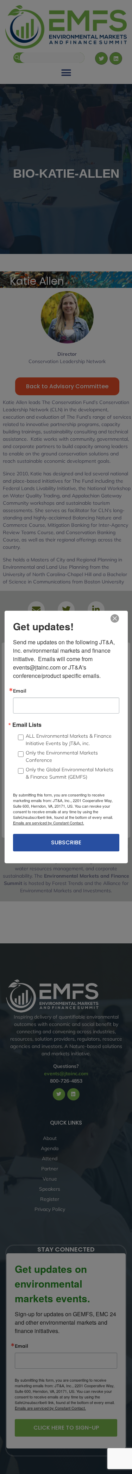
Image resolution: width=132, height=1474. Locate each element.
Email (19, 690)
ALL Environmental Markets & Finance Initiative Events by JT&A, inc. (69, 739)
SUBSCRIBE (66, 842)
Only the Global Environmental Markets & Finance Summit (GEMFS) (69, 773)
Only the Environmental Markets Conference (62, 756)
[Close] (115, 618)
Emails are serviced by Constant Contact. (48, 822)
